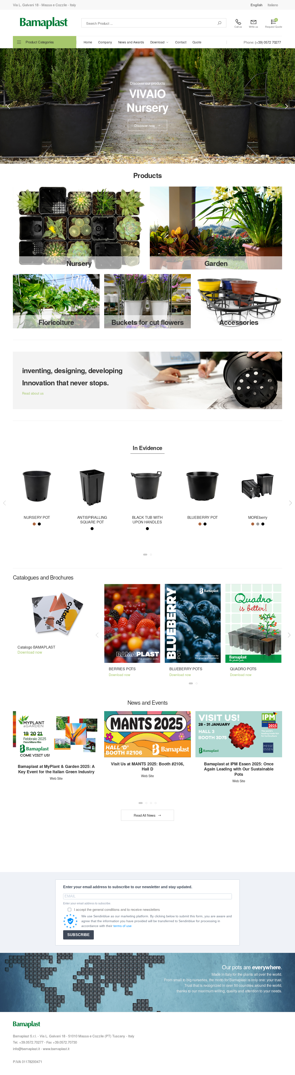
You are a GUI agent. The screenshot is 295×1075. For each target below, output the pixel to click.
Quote (196, 42)
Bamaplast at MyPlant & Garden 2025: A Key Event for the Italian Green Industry (56, 769)
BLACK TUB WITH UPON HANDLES (147, 520)
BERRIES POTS (122, 668)
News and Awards (131, 42)
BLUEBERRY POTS (185, 668)
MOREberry (257, 517)
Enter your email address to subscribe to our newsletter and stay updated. (127, 887)
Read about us (33, 393)
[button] (145, 555)
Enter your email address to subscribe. (87, 903)
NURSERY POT (37, 517)
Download (157, 42)
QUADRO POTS (243, 668)
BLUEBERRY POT (202, 517)
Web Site (56, 778)
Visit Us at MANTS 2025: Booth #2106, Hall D (147, 766)
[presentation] (9, 106)
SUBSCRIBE (78, 935)
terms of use (122, 926)
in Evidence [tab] (147, 448)
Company (105, 42)
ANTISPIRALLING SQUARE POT (92, 520)
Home (88, 42)
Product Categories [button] (40, 41)
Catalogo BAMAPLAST (36, 647)
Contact (180, 42)
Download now (30, 652)
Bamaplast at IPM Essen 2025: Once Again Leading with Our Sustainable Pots (239, 769)
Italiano (273, 4)
